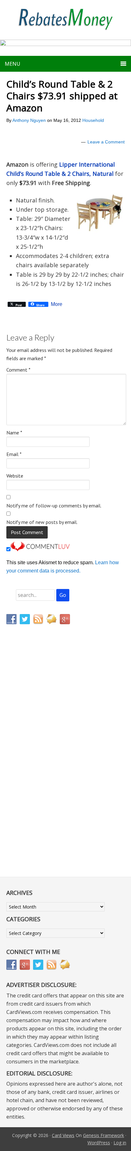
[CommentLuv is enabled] (40, 549)
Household (93, 120)
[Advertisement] (36, 762)
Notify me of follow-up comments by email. (53, 505)
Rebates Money (65, 20)
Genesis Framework (103, 1135)
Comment (18, 370)
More (56, 304)
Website (14, 476)
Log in (120, 1143)
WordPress (98, 1143)
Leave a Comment (106, 141)
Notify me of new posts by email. (42, 522)
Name (14, 432)
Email (14, 454)
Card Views (63, 1135)
